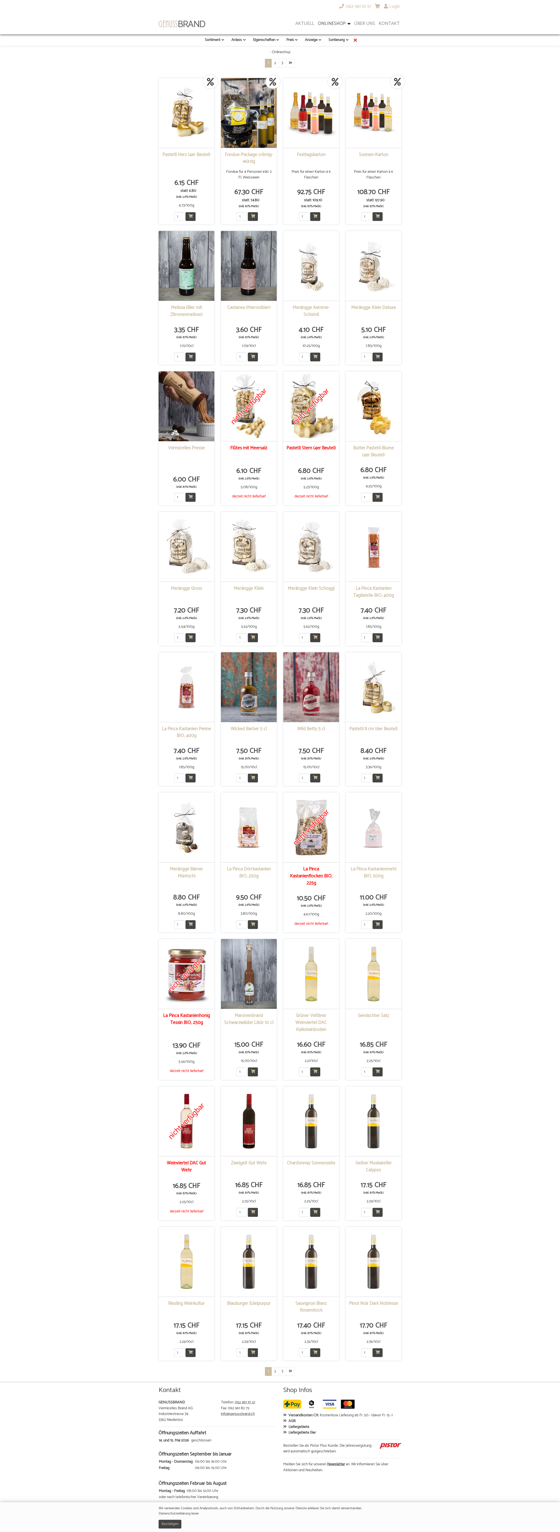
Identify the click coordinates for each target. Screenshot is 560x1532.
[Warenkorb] (377, 7)
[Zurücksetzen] (355, 40)
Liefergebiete (299, 1427)
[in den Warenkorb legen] (191, 216)
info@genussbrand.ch (238, 1414)
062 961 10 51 (245, 1402)
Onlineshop (281, 52)
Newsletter (336, 1464)
